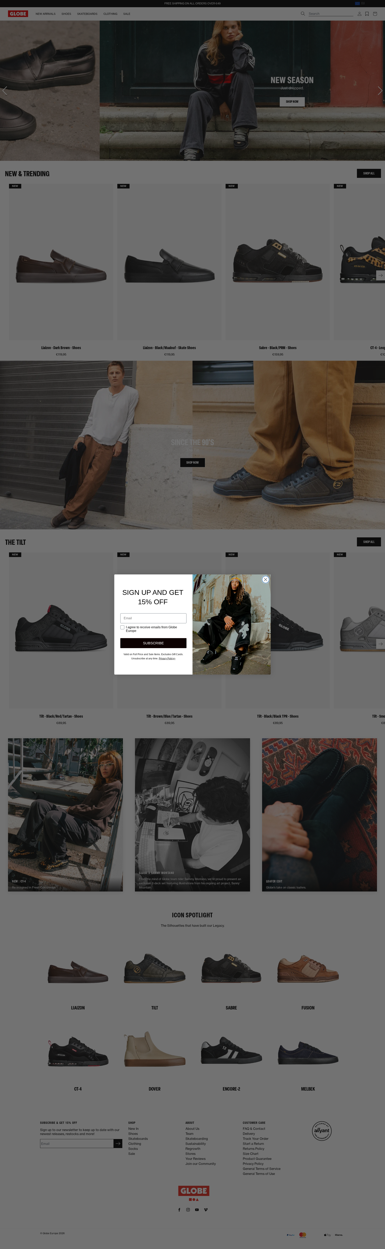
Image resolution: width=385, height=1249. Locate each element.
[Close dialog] (265, 579)
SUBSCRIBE (153, 643)
